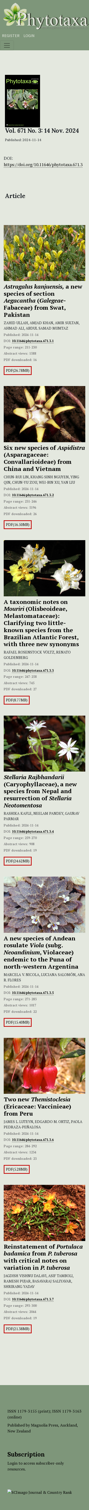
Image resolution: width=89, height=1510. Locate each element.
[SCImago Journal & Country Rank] (39, 1492)
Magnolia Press (44, 1425)
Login (29, 35)
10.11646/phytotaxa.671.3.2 (33, 495)
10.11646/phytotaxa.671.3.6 (33, 1139)
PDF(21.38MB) (17, 1328)
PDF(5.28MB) (16, 1169)
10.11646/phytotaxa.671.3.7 (33, 1299)
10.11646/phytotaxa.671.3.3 (33, 670)
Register (11, 35)
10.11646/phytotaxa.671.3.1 (33, 341)
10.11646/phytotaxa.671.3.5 (33, 992)
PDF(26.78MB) (17, 370)
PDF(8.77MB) (16, 700)
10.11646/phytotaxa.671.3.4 (33, 831)
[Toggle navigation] (7, 45)
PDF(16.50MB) (17, 524)
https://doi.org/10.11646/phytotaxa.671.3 (43, 164)
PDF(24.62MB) (17, 861)
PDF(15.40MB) (17, 1022)
